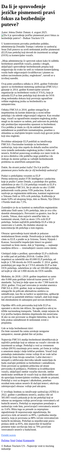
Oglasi (19, 440)
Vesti (12, 440)
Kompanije (28, 440)
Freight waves (8, 435)
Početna (5, 440)
